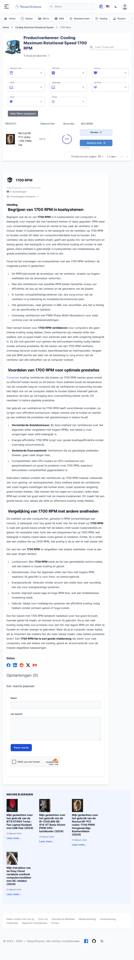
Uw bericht (16, 714)
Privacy (55, 923)
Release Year (16, 68)
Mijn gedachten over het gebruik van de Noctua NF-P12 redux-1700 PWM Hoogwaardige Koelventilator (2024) (85, 824)
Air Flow (97, 82)
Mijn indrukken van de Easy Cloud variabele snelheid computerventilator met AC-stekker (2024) (19, 876)
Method (55, 68)
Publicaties (12, 923)
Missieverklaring (87, 919)
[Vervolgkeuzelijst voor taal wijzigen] (101, 6)
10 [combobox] (99, 156)
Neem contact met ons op (20, 919)
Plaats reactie (21, 747)
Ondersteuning (108, 919)
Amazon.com (94, 143)
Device (97, 68)
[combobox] (26, 73)
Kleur (12, 97)
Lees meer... (14, 838)
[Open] (41, 73)
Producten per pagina (83, 156)
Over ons (43, 919)
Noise (54, 97)
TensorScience (36, 941)
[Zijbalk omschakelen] (6, 6)
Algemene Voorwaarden (34, 923)
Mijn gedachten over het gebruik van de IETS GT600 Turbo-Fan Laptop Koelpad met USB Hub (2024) (20, 821)
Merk (12, 82)
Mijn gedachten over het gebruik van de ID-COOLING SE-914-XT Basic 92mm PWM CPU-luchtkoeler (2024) (52, 823)
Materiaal (56, 82)
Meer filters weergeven (22, 113)
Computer (13, 377)
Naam (14, 698)
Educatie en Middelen (63, 919)
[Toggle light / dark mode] (116, 6)
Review (94, 132)
